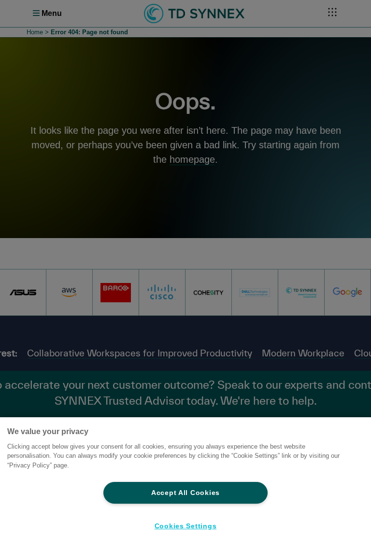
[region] (185, 484)
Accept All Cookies (185, 492)
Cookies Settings (186, 526)
